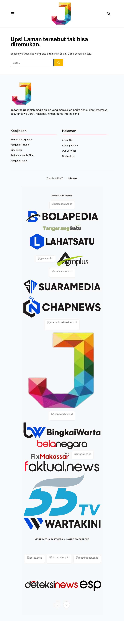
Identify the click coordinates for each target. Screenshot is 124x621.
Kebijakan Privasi (20, 144)
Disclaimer (16, 150)
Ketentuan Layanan (21, 139)
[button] (108, 14)
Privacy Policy (70, 145)
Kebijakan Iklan (19, 160)
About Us (67, 140)
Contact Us (68, 156)
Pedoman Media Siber (22, 155)
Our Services (69, 150)
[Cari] (58, 62)
